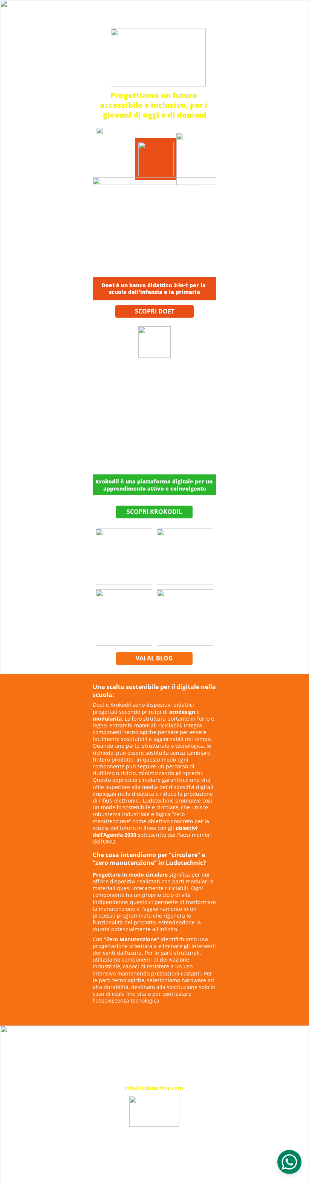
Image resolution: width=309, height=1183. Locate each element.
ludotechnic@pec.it (154, 1149)
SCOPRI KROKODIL (154, 511)
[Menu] (292, 14)
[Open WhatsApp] (289, 1162)
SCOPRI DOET (154, 311)
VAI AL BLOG (154, 658)
